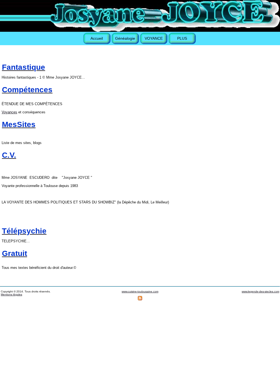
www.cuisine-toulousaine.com (140, 291)
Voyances (9, 112)
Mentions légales (11, 294)
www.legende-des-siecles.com (260, 291)
